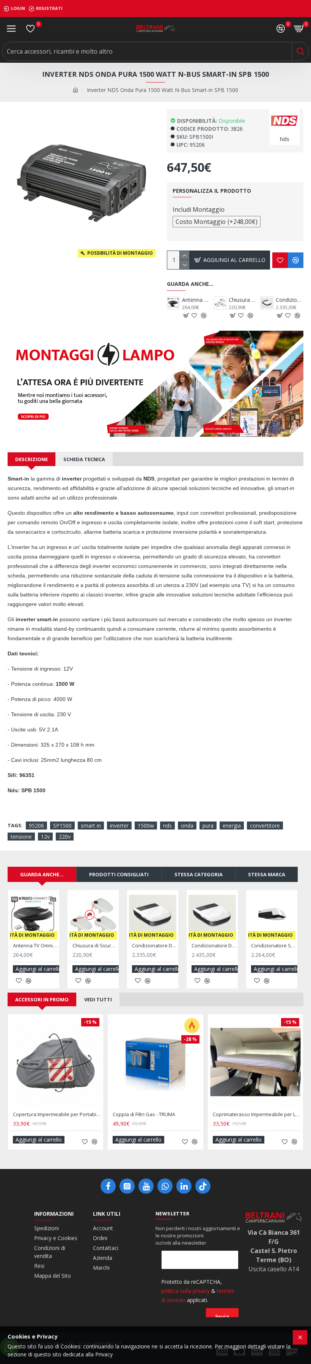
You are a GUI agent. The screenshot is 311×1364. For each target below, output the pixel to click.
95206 (36, 825)
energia (232, 825)
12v (45, 836)
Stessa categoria (198, 874)
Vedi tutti (98, 999)
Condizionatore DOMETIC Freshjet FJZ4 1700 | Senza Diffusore (177, 300)
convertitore (265, 825)
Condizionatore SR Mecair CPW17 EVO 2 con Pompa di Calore (273, 945)
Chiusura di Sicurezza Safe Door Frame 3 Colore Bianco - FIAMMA (94, 945)
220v (65, 836)
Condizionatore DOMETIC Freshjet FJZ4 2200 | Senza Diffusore (223, 300)
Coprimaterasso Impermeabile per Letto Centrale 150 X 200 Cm (257, 1114)
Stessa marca (266, 874)
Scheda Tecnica (84, 459)
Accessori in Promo (42, 999)
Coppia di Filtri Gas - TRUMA (144, 1114)
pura (208, 825)
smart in (91, 825)
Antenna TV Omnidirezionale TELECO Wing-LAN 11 (270, 300)
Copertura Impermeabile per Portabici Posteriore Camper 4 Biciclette (57, 1114)
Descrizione (31, 459)
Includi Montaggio (199, 209)
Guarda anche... (42, 874)
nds (167, 825)
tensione (21, 836)
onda (187, 825)
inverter (119, 825)
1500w (146, 825)
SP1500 (62, 825)
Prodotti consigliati (119, 874)
